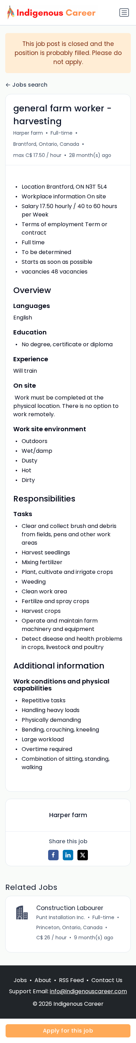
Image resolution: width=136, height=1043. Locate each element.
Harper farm (28, 132)
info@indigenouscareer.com (88, 991)
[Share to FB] (53, 855)
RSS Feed (71, 980)
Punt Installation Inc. (60, 917)
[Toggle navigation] (124, 12)
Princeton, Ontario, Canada (69, 927)
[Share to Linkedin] (68, 855)
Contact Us (106, 980)
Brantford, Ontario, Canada (46, 144)
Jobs (20, 980)
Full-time (62, 132)
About (43, 980)
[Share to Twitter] (82, 855)
